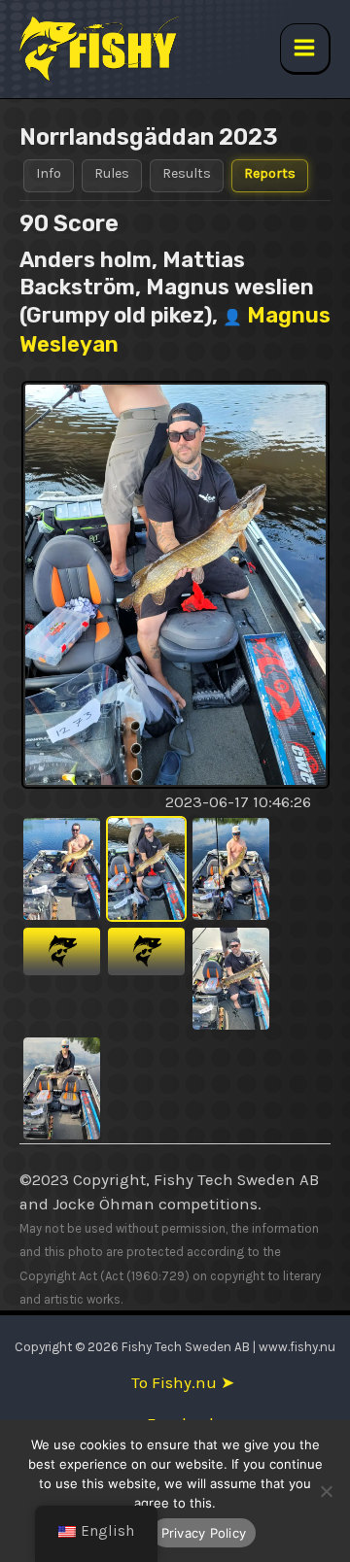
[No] (325, 1491)
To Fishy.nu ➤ (182, 1383)
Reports (270, 173)
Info (48, 173)
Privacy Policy (204, 1533)
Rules (111, 173)
